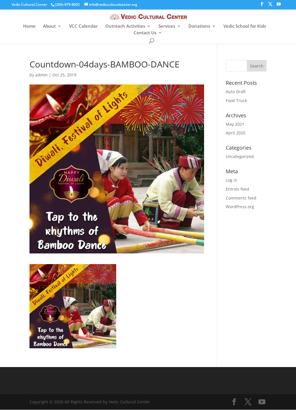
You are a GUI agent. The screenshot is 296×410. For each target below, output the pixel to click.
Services (166, 26)
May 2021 (235, 124)
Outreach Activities (125, 26)
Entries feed (237, 189)
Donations (199, 26)
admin (41, 75)
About (49, 26)
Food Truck (236, 100)
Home (29, 26)
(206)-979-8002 (67, 4)
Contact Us (145, 33)
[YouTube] (279, 6)
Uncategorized (240, 156)
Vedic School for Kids (244, 26)
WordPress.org (240, 206)
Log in (231, 180)
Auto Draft (236, 91)
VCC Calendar (83, 26)
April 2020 (235, 133)
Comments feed (241, 198)
